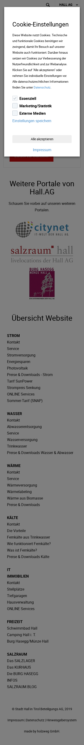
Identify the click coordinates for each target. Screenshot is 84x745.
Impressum (42, 149)
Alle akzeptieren (42, 139)
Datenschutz (42, 87)
